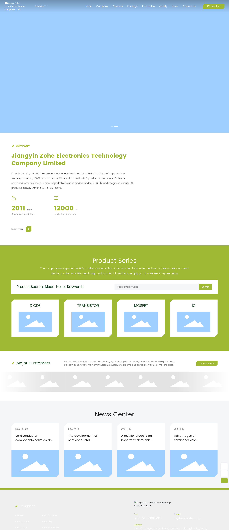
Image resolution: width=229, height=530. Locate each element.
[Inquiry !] (224, 466)
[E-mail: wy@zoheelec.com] (224, 473)
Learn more (17, 229)
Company (23, 522)
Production (50, 516)
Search (205, 287)
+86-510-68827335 (148, 518)
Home (20, 516)
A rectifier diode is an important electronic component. (136, 440)
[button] (112, 126)
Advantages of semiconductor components (185, 440)
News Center (51, 527)
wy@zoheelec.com (187, 518)
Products (22, 527)
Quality (48, 522)
